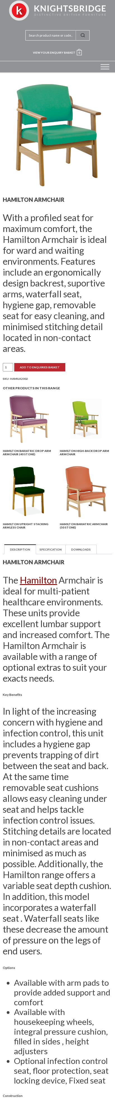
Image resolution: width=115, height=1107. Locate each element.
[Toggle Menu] (104, 66)
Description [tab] (20, 549)
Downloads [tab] (81, 549)
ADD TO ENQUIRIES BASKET (40, 367)
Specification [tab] (51, 549)
